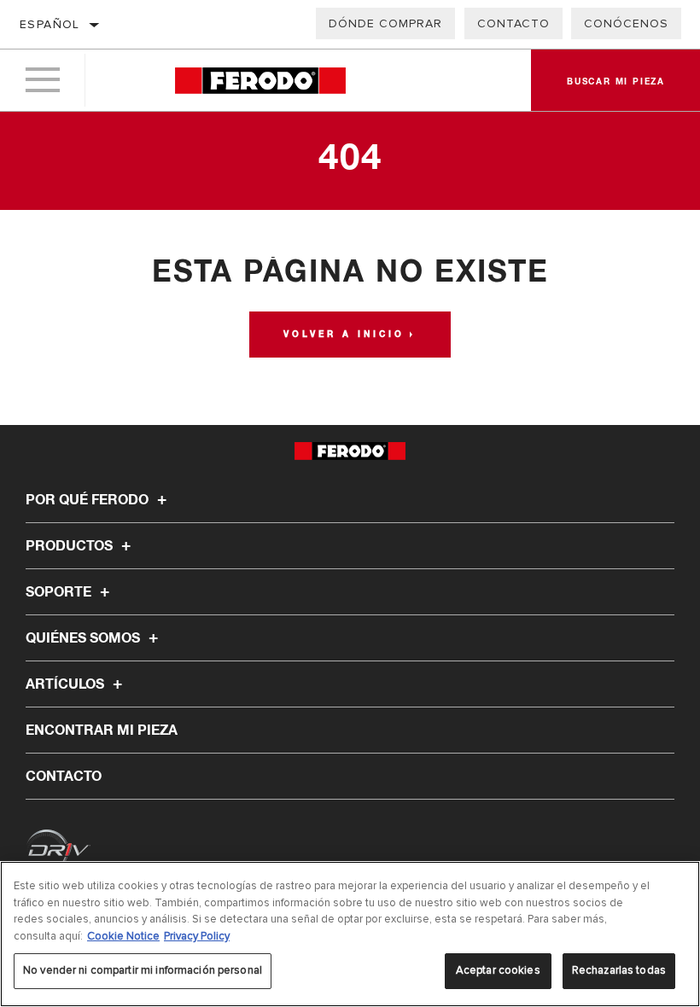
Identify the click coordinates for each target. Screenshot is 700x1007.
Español (50, 24)
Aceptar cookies (498, 970)
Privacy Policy (197, 936)
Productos (71, 546)
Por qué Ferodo (89, 500)
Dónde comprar (385, 23)
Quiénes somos (84, 638)
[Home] (260, 80)
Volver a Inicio (344, 334)
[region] (350, 934)
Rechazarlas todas (619, 970)
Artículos (67, 684)
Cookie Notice (123, 936)
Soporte (60, 592)
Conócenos (626, 23)
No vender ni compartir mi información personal (142, 970)
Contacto (513, 23)
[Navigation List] (43, 80)
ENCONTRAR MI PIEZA (102, 730)
